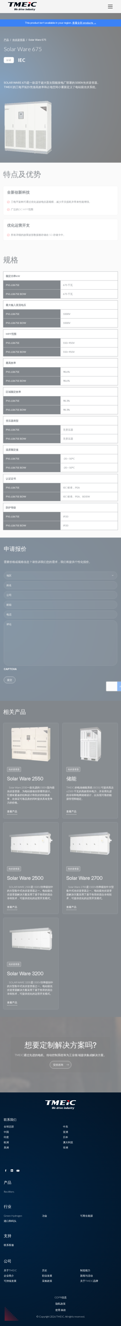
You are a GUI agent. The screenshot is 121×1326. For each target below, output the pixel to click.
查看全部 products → (84, 22)
